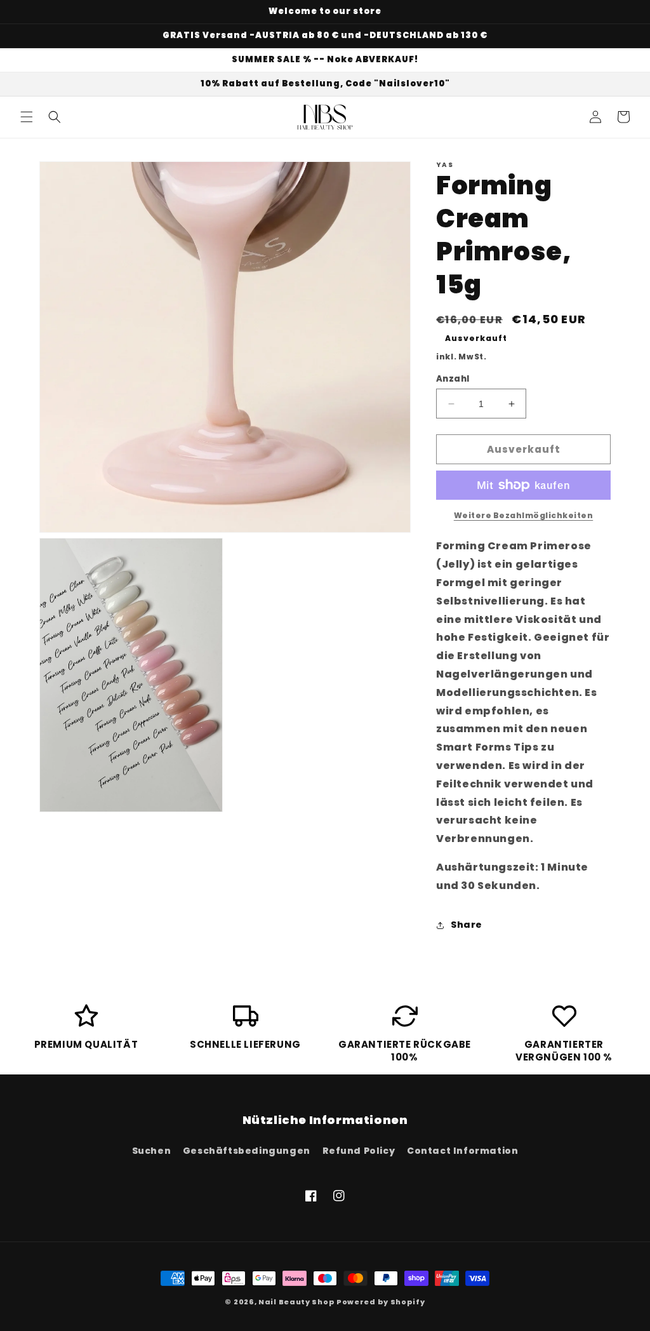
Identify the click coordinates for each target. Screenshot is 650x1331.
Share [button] (466, 924)
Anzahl (452, 379)
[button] (27, 117)
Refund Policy (358, 1150)
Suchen (151, 1150)
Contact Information (462, 1150)
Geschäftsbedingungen (246, 1150)
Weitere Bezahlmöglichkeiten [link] (524, 515)
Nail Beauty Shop (296, 1302)
